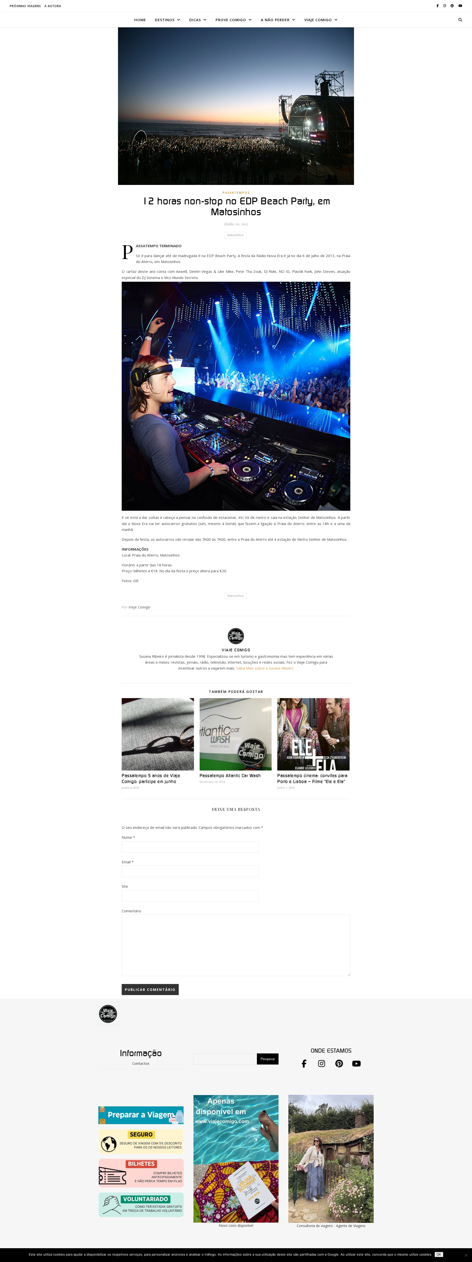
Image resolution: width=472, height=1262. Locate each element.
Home (140, 19)
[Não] (465, 1255)
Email (127, 861)
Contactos (140, 1063)
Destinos (165, 19)
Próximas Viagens (25, 6)
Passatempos (236, 193)
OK (439, 1254)
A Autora (52, 6)
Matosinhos (235, 235)
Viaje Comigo (139, 607)
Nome (128, 837)
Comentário (131, 910)
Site (125, 886)
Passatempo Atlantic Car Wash (230, 776)
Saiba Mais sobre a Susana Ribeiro (265, 668)
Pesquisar (268, 1059)
